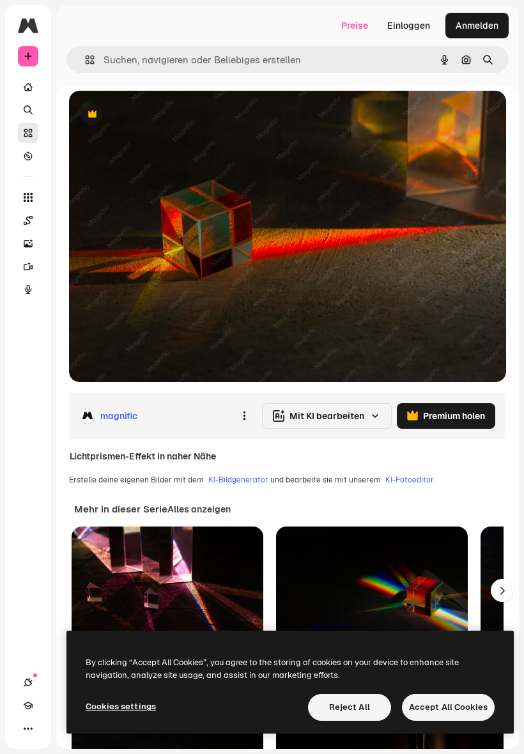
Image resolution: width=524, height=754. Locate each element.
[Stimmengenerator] (28, 289)
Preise (354, 25)
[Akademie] (28, 705)
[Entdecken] (28, 156)
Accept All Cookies (448, 707)
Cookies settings (121, 706)
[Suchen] (28, 110)
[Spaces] (28, 220)
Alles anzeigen (199, 509)
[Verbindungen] (28, 682)
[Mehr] (28, 728)
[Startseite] (28, 87)
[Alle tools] (28, 197)
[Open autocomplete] (84, 60)
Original (151, 115)
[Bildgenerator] (28, 243)
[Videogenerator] (28, 266)
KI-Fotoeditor (409, 480)
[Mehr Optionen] (244, 416)
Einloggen (408, 25)
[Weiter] (502, 590)
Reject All (349, 707)
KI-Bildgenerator (238, 480)
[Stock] (28, 133)
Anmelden (477, 25)
